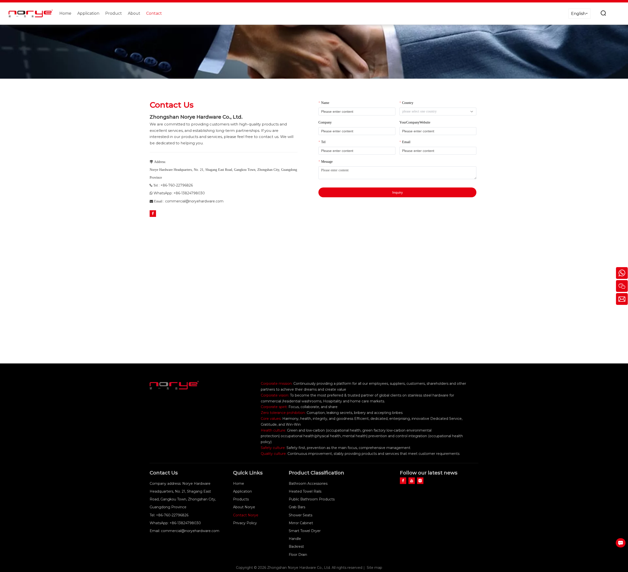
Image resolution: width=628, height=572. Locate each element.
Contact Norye (245, 515)
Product (113, 13)
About (134, 13)
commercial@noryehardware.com (194, 201)
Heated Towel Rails (305, 491)
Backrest (296, 546)
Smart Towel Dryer (305, 531)
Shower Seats (300, 515)
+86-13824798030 (189, 193)
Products (241, 499)
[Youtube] (411, 480)
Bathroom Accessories (308, 483)
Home (65, 13)
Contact (154, 13)
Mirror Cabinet (301, 523)
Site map (374, 567)
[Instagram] (420, 480)
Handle (295, 538)
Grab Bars (297, 507)
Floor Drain (298, 554)
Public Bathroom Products (312, 499)
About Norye (244, 507)
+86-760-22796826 (176, 185)
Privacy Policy (245, 523)
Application (88, 13)
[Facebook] (153, 213)
